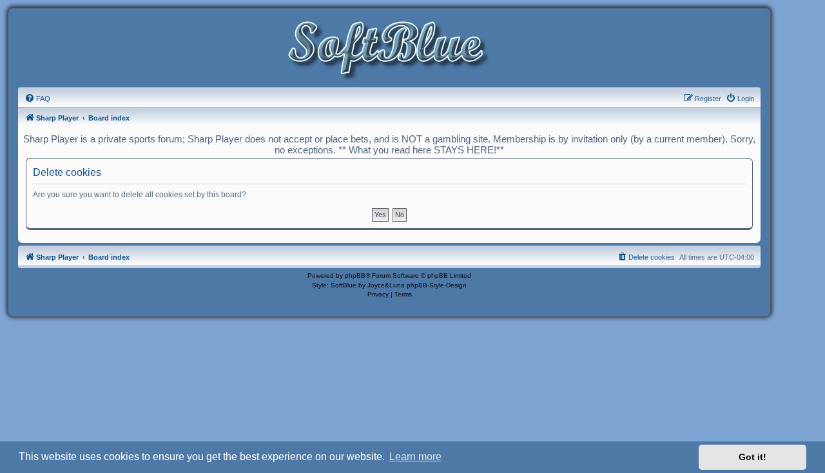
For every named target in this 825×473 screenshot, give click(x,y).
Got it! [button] (752, 457)
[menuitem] (37, 98)
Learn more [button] (415, 456)
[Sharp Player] (389, 50)
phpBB (355, 275)
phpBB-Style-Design (437, 285)
